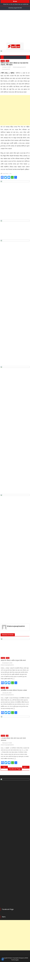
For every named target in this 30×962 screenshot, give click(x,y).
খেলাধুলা (7, 61)
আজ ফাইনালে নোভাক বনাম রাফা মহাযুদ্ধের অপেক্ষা (5, 767)
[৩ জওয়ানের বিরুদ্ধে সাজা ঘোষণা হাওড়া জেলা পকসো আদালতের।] (15, 725)
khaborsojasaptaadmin (19, 67)
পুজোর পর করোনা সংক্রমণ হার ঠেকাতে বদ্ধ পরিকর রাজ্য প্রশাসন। (26, 767)
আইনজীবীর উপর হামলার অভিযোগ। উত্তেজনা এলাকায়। (14, 690)
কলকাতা (7, 658)
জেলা (7, 688)
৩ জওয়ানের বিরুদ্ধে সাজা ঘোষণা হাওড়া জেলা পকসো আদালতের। (13, 739)
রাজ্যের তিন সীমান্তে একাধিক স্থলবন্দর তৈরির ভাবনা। (13, 660)
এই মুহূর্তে (2, 61)
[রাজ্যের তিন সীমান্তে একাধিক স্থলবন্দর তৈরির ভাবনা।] (15, 647)
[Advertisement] (15, 25)
